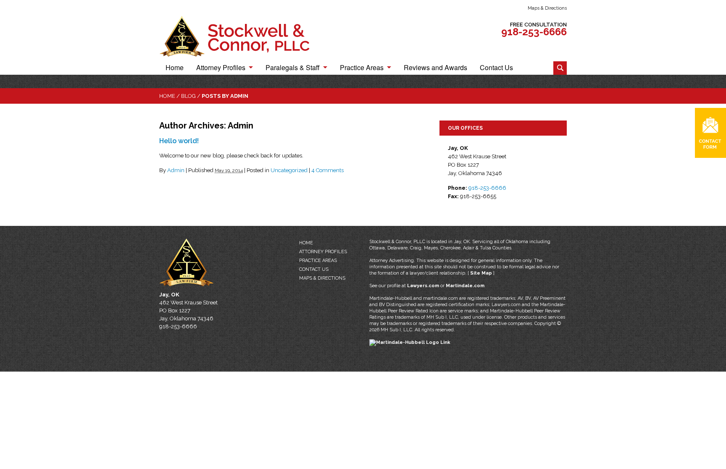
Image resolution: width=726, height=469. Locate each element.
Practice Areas (362, 68)
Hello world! (179, 141)
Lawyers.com (423, 285)
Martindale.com (465, 285)
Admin (175, 170)
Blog (188, 96)
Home (175, 68)
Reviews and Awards (435, 68)
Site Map (481, 273)
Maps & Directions (547, 8)
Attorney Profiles (220, 68)
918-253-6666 (534, 32)
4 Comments (327, 170)
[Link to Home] (243, 36)
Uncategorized (289, 170)
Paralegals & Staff (293, 68)
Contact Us (496, 68)
